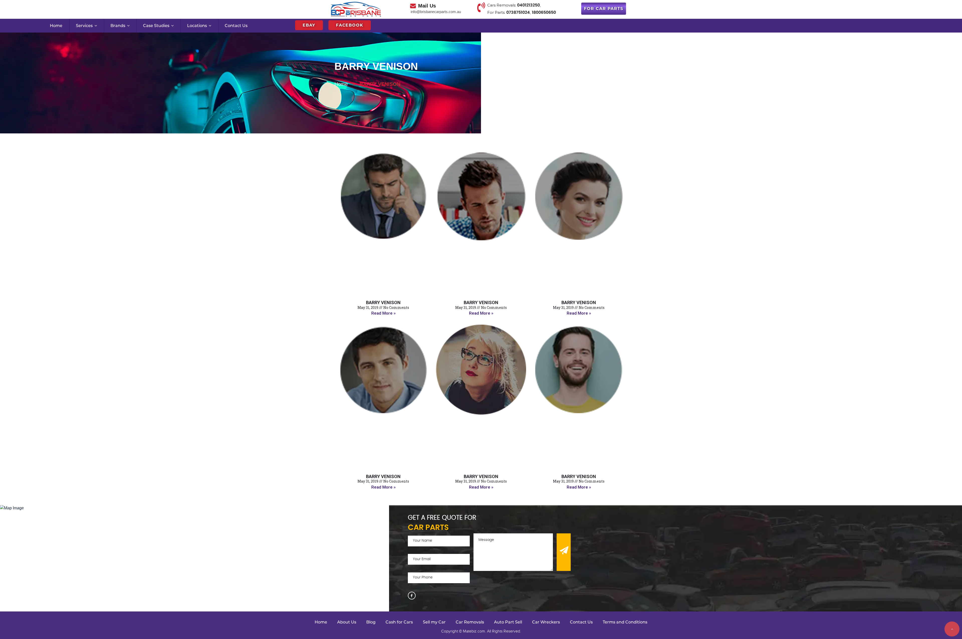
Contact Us (236, 25)
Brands (117, 25)
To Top (951, 628)
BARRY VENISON (383, 302)
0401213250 (528, 5)
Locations (197, 25)
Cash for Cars (399, 622)
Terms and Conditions (625, 622)
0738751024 (518, 12)
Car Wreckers (546, 622)
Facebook (349, 24)
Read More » (383, 313)
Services (84, 25)
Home (56, 25)
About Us (346, 622)
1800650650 (544, 12)
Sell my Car (434, 622)
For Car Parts (603, 9)
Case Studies (156, 25)
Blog (371, 622)
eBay (309, 24)
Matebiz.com (474, 631)
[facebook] (412, 595)
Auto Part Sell (508, 622)
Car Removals (470, 622)
